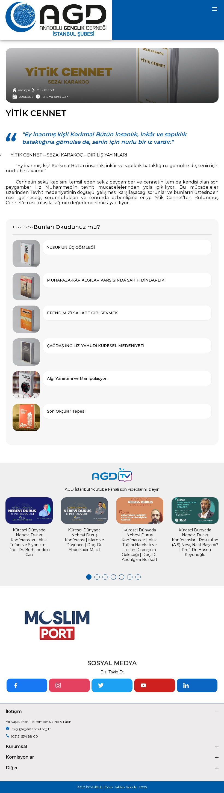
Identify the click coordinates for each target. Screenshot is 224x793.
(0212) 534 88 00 (24, 736)
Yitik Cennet (45, 90)
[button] (87, 577)
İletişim (14, 711)
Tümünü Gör (23, 227)
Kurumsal (16, 746)
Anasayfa (24, 90)
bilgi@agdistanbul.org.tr (31, 729)
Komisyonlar (20, 757)
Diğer (12, 767)
